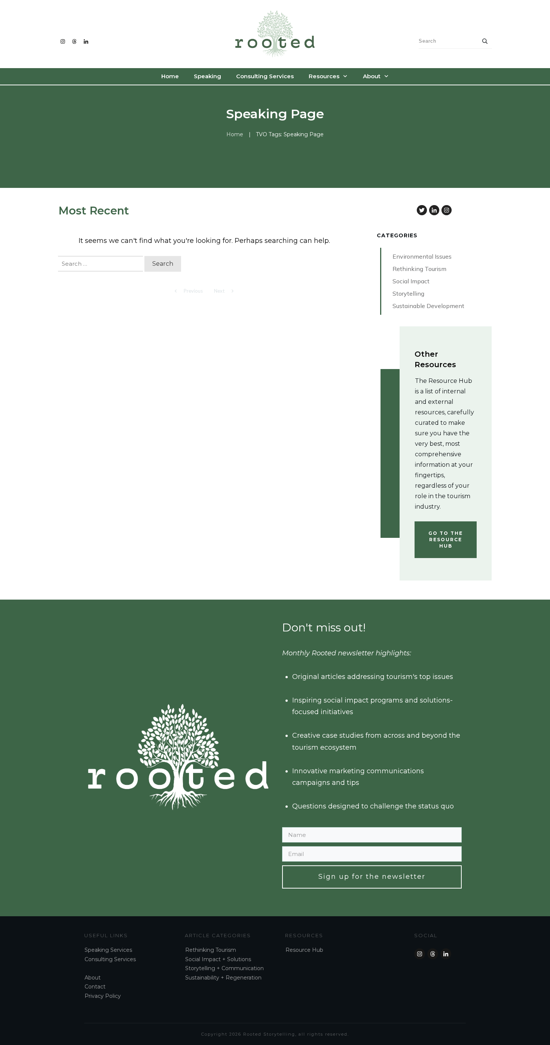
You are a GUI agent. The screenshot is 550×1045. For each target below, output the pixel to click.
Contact (95, 986)
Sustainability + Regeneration (223, 977)
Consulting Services (110, 959)
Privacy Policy (103, 996)
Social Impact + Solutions (218, 959)
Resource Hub (304, 950)
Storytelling (200, 968)
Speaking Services (108, 950)
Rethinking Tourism (210, 950)
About (93, 977)
